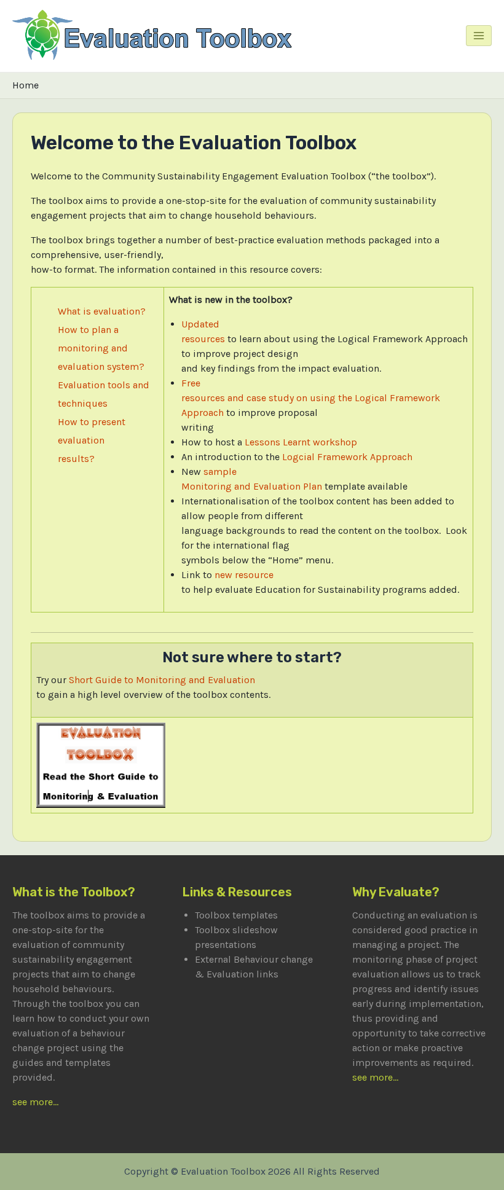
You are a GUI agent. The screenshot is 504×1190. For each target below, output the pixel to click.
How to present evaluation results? (91, 440)
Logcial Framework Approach (347, 457)
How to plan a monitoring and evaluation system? (101, 348)
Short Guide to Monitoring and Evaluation (162, 680)
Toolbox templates (236, 915)
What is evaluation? (102, 311)
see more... (35, 1102)
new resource (244, 575)
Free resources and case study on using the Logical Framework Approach (310, 397)
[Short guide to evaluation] (100, 764)
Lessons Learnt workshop (301, 442)
